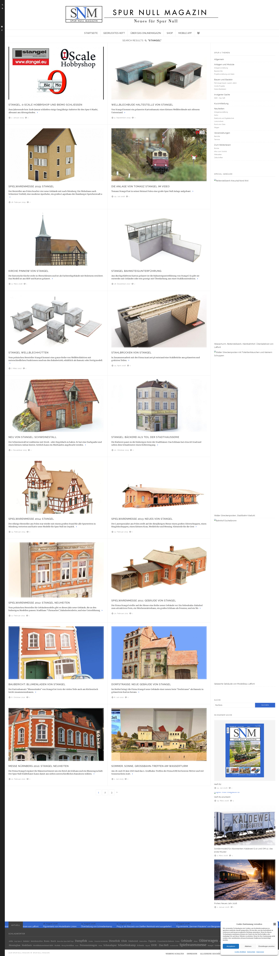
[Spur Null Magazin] (142, 14)
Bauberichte (218, 71)
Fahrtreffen (143, 941)
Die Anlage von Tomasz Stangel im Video (140, 186)
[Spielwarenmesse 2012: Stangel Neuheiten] (56, 569)
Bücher (216, 148)
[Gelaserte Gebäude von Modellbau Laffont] (244, 600)
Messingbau (14, 945)
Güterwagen (208, 941)
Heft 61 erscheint (222, 797)
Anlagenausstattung (221, 112)
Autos (216, 115)
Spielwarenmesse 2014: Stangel (31, 518)
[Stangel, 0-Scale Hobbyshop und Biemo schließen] (56, 73)
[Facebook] (2, 30)
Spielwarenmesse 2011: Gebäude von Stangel (143, 600)
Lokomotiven (218, 121)
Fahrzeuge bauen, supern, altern (225, 83)
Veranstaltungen (222, 133)
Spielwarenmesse (192, 945)
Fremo (177, 941)
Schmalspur (110, 945)
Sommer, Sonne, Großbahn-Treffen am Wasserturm (149, 766)
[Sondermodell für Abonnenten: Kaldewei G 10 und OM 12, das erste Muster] (244, 824)
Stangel (210, 945)
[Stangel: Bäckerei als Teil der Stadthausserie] (159, 405)
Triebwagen (219, 945)
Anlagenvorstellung (221, 68)
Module (57, 945)
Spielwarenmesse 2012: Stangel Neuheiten (39, 602)
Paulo (76, 945)
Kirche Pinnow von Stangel (29, 271)
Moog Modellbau (67, 945)
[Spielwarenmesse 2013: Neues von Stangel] (159, 487)
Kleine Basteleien (220, 89)
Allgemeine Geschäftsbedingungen (217, 954)
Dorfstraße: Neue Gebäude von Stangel (141, 684)
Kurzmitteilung (221, 103)
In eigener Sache (222, 94)
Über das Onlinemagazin (145, 33)
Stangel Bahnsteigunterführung (136, 271)
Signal (147, 945)
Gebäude (186, 941)
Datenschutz (251, 952)
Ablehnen (248, 946)
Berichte (217, 136)
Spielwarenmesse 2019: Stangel (31, 186)
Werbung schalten (175, 954)
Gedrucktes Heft (114, 33)
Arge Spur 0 (18, 941)
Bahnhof (26, 941)
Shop (170, 33)
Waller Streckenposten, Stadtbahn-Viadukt (234, 515)
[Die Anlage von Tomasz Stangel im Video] (159, 154)
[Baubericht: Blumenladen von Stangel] (56, 652)
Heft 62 (217, 784)
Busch (53, 941)
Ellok (124, 941)
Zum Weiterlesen (222, 145)
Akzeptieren (231, 946)
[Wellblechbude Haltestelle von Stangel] (159, 73)
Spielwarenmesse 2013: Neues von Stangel (142, 518)
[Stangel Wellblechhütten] (56, 321)
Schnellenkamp (127, 945)
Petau (100, 945)
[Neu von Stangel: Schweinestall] (56, 405)
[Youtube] (2, 27)
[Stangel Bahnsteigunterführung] (159, 239)
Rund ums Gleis (219, 124)
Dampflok (81, 941)
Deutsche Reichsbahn (101, 941)
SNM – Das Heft (219, 98)
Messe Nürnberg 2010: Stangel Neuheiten (39, 766)
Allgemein (219, 59)
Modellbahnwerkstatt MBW (43, 945)
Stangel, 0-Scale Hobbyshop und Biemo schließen (45, 104)
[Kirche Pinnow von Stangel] (56, 239)
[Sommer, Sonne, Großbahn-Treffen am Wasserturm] (159, 734)
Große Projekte (219, 86)
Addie (11, 941)
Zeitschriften (218, 157)
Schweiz (140, 945)
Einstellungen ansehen (267, 946)
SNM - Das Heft (160, 945)
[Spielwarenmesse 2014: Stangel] (56, 487)
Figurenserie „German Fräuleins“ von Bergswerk (87, 926)
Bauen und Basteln (223, 79)
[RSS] (2, 8)
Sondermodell (174, 945)
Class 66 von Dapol (123, 926)
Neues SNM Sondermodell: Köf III (169, 926)
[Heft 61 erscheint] (244, 792)
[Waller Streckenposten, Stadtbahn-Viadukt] (244, 432)
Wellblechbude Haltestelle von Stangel (142, 104)
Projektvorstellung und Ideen (224, 74)
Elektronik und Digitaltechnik (224, 118)
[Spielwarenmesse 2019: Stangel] (56, 154)
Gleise (196, 941)
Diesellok (114, 941)
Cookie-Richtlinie (240, 952)
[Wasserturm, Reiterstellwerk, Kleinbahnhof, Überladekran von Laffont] (244, 260)
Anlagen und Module (224, 64)
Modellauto (27, 945)
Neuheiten (219, 108)
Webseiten (218, 154)
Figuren (152, 941)
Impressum (260, 952)
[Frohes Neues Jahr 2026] (244, 879)
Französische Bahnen (165, 941)
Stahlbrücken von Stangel (131, 352)
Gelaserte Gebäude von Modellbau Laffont (234, 684)
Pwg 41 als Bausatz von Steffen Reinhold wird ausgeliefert (32, 926)
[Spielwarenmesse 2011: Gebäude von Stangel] (159, 568)
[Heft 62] (244, 750)
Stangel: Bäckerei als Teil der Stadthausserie (145, 437)
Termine (217, 139)
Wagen (216, 127)
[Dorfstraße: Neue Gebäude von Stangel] (159, 652)
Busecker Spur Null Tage (65, 941)
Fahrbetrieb (133, 941)
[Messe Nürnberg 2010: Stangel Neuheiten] (56, 734)
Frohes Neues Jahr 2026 (225, 903)
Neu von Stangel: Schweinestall (33, 437)
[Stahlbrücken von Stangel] (159, 321)
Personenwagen (88, 945)
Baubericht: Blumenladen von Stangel (37, 684)
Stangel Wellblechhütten (28, 352)
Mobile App (185, 33)
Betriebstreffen (37, 941)
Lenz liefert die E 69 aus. (201, 926)
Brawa (46, 941)
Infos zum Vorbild (220, 151)
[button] (275, 924)
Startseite (91, 33)
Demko (90, 941)
